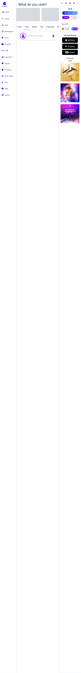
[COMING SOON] (66, 3)
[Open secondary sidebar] (62, 3)
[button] (39, 36)
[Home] (8, 4)
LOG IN (65, 17)
